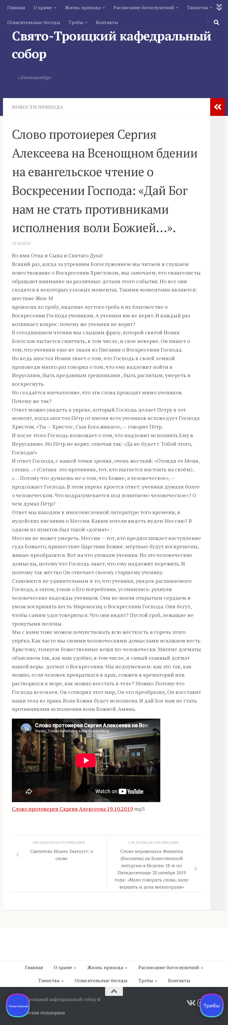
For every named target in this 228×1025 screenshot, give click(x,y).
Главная (16, 7)
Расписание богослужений (143, 7)
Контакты (107, 22)
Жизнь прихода (83, 7)
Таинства (197, 7)
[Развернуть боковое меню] (217, 107)
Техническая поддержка (38, 1012)
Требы (75, 22)
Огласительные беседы (33, 22)
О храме (43, 7)
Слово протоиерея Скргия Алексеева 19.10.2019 (72, 808)
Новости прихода (37, 107)
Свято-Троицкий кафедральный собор (111, 44)
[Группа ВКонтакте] (190, 1003)
